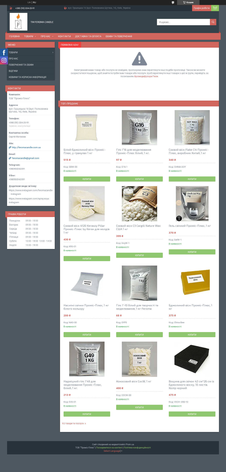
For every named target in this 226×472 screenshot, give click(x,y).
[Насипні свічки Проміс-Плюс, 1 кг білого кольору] (87, 283)
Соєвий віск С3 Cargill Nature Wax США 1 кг (138, 227)
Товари (28, 36)
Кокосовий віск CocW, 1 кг (133, 381)
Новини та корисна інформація (27, 77)
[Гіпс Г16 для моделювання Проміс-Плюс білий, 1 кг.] (139, 127)
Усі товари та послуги (73, 423)
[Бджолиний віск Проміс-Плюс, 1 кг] (192, 283)
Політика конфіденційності (137, 447)
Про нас (45, 36)
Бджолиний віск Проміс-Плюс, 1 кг (190, 306)
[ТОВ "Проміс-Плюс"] (18, 22)
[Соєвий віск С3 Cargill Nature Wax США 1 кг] (139, 203)
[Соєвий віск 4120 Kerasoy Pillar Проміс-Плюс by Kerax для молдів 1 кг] (87, 203)
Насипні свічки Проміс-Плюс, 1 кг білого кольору (86, 306)
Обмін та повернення (119, 36)
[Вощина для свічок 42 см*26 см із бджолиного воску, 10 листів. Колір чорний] (192, 359)
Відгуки (13, 71)
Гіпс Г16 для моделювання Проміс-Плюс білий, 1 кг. (133, 151)
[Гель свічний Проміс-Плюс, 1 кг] (192, 203)
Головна (14, 36)
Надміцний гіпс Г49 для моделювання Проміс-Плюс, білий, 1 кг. (83, 385)
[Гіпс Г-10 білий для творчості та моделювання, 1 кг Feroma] (139, 283)
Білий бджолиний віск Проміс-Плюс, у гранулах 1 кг (84, 151)
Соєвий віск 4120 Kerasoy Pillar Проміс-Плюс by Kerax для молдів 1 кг (86, 229)
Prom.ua (130, 444)
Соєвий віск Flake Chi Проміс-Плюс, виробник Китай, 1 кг (189, 151)
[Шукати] (213, 22)
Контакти (64, 36)
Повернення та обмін (21, 64)
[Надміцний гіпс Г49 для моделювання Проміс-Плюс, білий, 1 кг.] (87, 359)
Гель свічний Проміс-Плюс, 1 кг (190, 225)
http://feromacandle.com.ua (26, 147)
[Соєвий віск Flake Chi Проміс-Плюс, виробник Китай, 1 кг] (192, 127)
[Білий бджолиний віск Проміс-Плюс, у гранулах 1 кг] (87, 127)
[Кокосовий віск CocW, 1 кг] (139, 359)
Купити (87, 179)
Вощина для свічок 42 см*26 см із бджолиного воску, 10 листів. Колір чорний (191, 385)
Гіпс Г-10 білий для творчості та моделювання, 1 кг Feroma (137, 306)
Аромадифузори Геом (146, 76)
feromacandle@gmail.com (25, 158)
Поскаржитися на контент (109, 447)
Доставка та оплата (88, 36)
